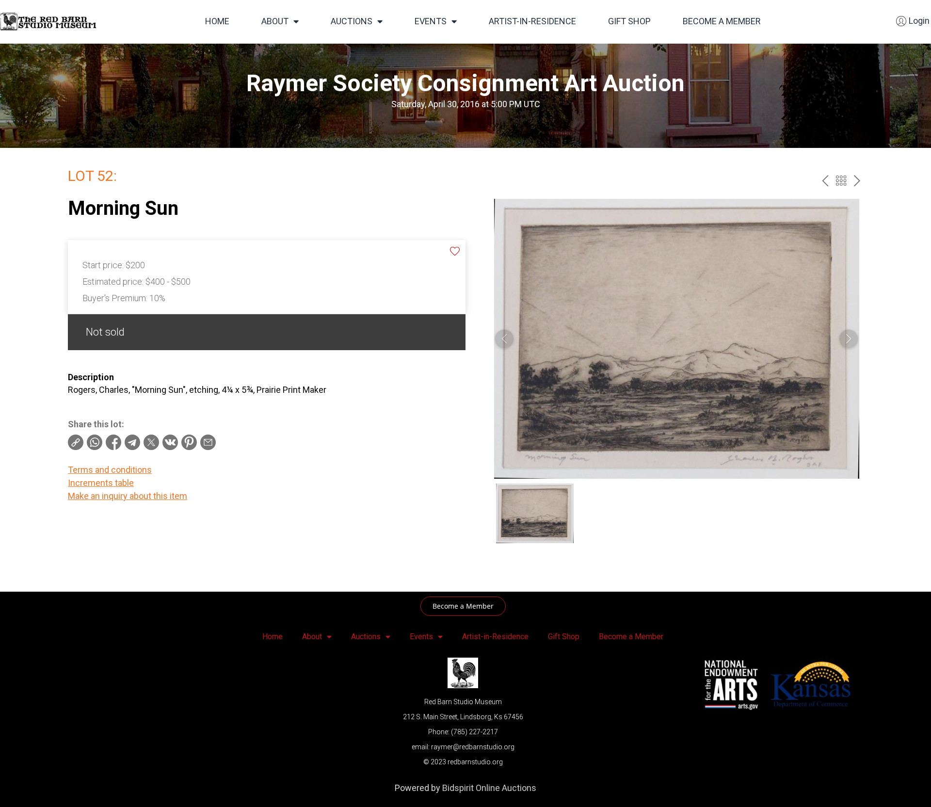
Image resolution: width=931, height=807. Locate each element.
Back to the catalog (841, 181)
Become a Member (722, 21)
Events (431, 21)
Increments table (101, 483)
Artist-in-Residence (532, 21)
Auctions (351, 21)
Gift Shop (629, 21)
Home (217, 21)
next (857, 181)
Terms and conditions (110, 470)
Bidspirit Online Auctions (489, 788)
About (275, 21)
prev (825, 181)
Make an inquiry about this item (127, 496)
